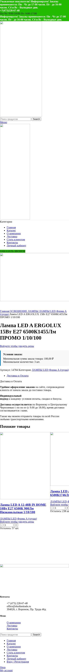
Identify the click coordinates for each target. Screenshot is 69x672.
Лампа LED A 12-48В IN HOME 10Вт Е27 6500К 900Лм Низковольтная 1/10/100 (23, 508)
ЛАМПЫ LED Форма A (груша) (50, 369)
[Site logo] (21, 115)
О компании (14, 622)
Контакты (12, 628)
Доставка (12, 625)
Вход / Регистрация (18, 661)
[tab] (38, 375)
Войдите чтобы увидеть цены (17, 346)
